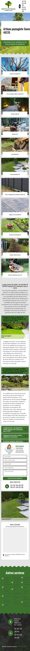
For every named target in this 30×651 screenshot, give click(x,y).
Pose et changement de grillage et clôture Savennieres (16, 596)
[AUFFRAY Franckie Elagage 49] (8, 5)
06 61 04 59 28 (24, 9)
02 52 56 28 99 (24, 3)
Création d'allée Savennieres (25, 604)
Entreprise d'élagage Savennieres (16, 584)
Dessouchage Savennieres (25, 578)
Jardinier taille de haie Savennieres (6, 590)
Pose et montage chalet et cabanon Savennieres (25, 593)
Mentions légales (23, 646)
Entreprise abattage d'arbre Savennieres (6, 581)
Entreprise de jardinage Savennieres (6, 599)
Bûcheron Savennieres (25, 583)
